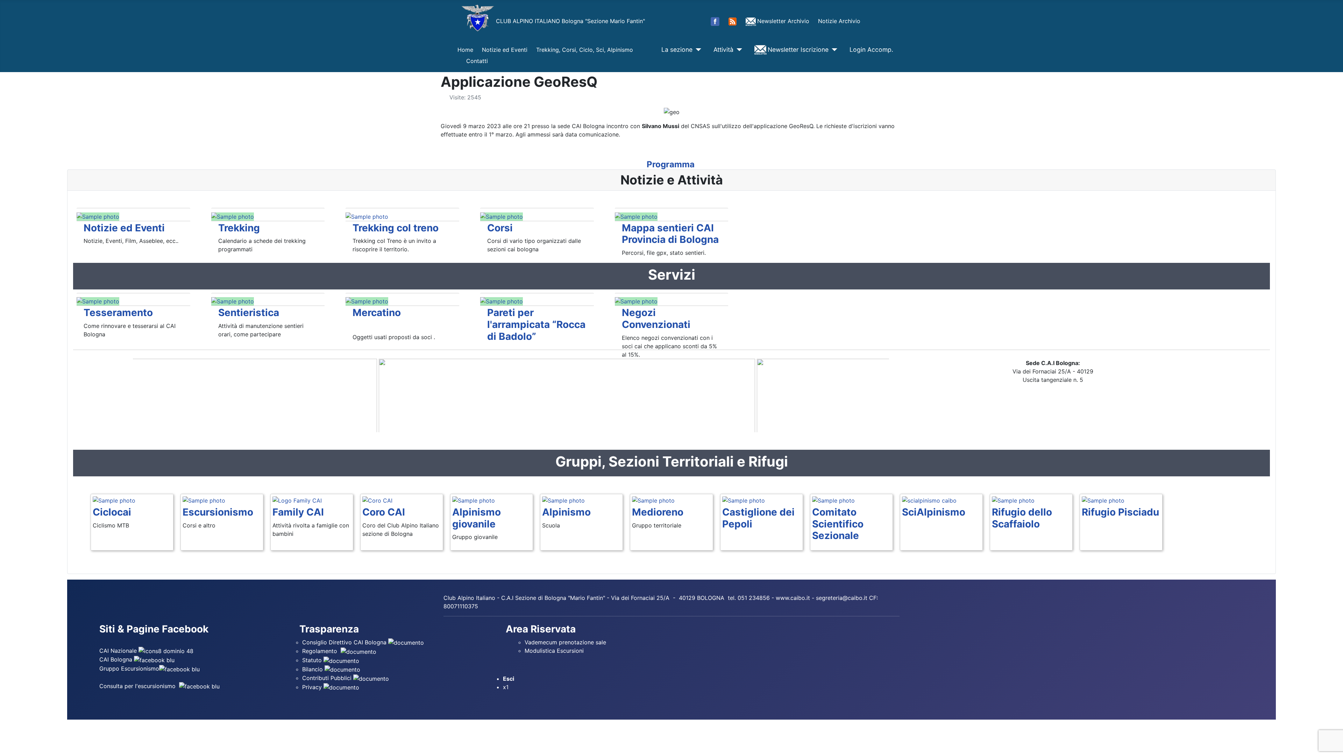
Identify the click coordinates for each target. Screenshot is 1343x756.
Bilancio (313, 669)
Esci (508, 678)
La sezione (676, 49)
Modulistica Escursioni (554, 650)
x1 (506, 687)
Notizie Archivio (839, 21)
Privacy (313, 687)
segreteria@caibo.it (841, 597)
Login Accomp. (871, 49)
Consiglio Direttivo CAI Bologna (344, 642)
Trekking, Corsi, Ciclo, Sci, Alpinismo (584, 49)
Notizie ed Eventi (504, 49)
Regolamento (320, 651)
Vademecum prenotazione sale (567, 642)
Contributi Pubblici (327, 677)
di (540, 597)
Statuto (313, 660)
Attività (723, 49)
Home (465, 49)
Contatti (477, 60)
